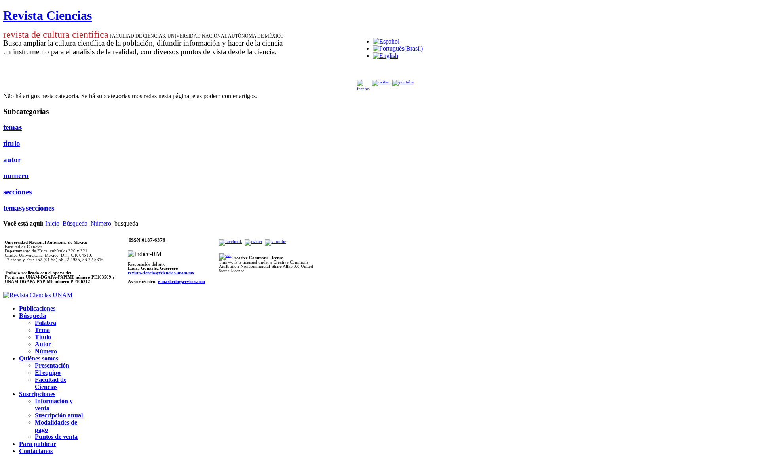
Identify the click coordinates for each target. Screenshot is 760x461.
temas (12, 127)
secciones (17, 192)
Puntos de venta (56, 436)
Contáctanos (36, 451)
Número (101, 223)
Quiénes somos (38, 358)
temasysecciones (28, 208)
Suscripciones (37, 394)
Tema (42, 329)
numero (15, 175)
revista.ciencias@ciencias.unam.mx (161, 273)
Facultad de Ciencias (50, 383)
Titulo (43, 337)
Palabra (45, 322)
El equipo (48, 372)
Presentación (52, 365)
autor (12, 160)
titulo (11, 143)
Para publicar (37, 443)
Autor (43, 344)
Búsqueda (75, 223)
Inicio (52, 223)
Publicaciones (37, 308)
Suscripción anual (59, 415)
